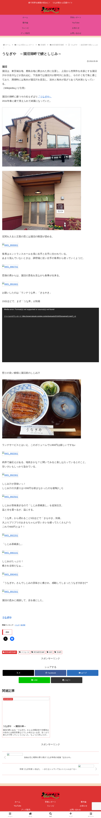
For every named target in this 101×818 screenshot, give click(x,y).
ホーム (17, 802)
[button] (66, 680)
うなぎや (7, 617)
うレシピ (50, 806)
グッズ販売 (25, 810)
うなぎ (17, 625)
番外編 (83, 802)
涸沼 (50, 652)
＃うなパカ (25, 652)
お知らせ (83, 806)
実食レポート (50, 802)
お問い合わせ (75, 810)
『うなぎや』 (45, 96)
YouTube (17, 806)
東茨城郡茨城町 (10, 652)
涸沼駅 (23, 625)
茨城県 (59, 652)
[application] (50, 335)
